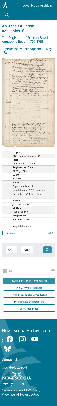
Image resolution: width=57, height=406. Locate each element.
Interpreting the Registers (29, 301)
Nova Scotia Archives (37, 5)
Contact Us (10, 359)
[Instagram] (22, 339)
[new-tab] (5, 271)
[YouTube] (34, 339)
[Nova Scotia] (17, 376)
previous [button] (10, 233)
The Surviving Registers (29, 287)
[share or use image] (10, 271)
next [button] (49, 233)
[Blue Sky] (7, 348)
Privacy (7, 383)
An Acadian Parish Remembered (29, 280)
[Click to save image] (28, 102)
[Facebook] (10, 339)
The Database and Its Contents (29, 294)
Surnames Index (29, 308)
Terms (24, 383)
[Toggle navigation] (9, 14)
